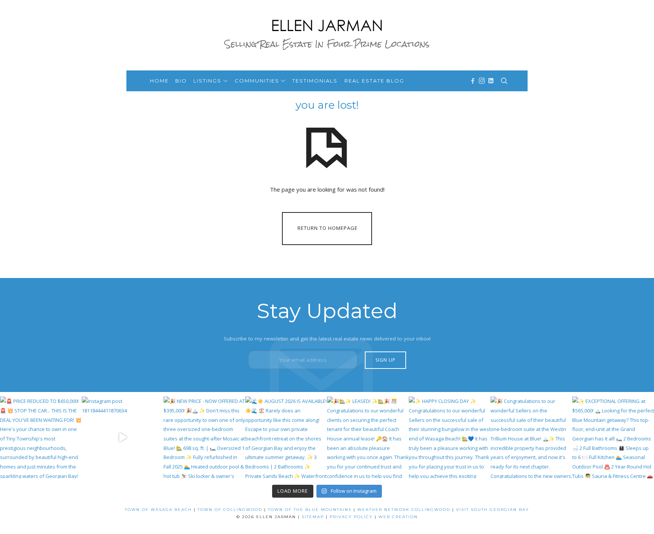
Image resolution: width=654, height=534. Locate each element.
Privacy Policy (351, 516)
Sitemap (313, 516)
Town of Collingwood (230, 509)
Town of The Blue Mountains (310, 509)
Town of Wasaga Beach (158, 509)
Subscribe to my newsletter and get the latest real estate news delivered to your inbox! (327, 338)
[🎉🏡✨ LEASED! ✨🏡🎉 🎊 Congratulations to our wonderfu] (368, 437)
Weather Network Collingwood (403, 509)
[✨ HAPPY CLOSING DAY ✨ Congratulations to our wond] (449, 437)
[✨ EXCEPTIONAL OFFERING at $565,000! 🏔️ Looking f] (613, 437)
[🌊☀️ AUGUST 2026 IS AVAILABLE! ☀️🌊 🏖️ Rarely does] (286, 437)
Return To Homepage (327, 228)
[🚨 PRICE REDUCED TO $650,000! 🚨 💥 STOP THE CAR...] (41, 437)
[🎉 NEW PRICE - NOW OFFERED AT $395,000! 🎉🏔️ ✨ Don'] (204, 437)
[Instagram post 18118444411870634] (123, 437)
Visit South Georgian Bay (492, 509)
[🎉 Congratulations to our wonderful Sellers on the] (531, 437)
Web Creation (398, 516)
